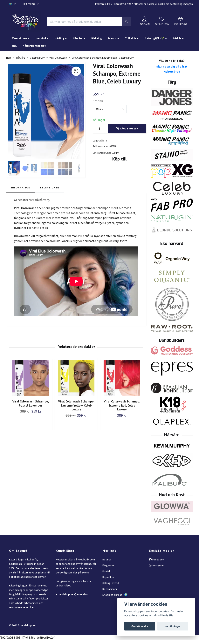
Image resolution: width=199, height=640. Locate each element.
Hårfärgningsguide (34, 45)
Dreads (112, 38)
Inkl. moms (29, 3)
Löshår (177, 38)
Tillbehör (130, 38)
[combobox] (109, 109)
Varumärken (19, 38)
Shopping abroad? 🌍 (114, 595)
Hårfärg (59, 38)
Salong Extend (110, 583)
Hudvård (41, 38)
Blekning (96, 38)
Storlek (98, 101)
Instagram (157, 565)
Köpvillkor (108, 577)
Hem (8, 57)
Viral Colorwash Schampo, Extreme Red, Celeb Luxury (122, 405)
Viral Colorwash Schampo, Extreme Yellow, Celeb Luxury (76, 405)
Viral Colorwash (58, 57)
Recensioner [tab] (49, 187)
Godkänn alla (139, 626)
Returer (106, 559)
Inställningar (173, 626)
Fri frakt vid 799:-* (123, 4)
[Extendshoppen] (26, 21)
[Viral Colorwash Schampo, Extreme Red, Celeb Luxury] (122, 378)
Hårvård (78, 38)
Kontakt (107, 571)
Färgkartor (108, 565)
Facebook (158, 559)
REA (14, 45)
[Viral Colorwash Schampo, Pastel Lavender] (30, 378)
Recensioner (109, 589)
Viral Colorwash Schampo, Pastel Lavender (30, 403)
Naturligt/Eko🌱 (154, 38)
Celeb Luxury (37, 57)
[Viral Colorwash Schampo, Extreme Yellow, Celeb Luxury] (76, 378)
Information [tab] (20, 187)
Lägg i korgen (129, 128)
